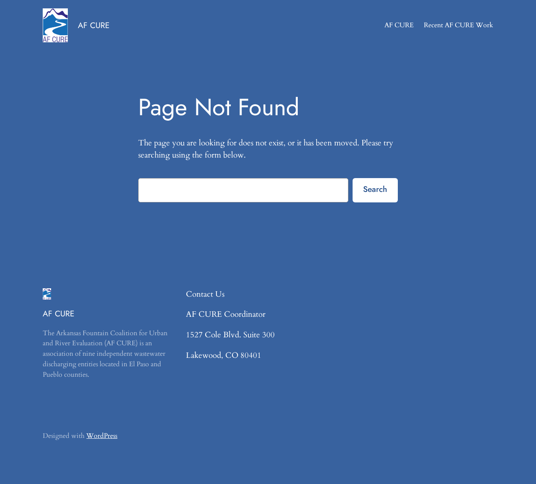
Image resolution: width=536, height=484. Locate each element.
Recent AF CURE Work (458, 25)
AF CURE (94, 25)
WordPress (101, 435)
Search (375, 189)
